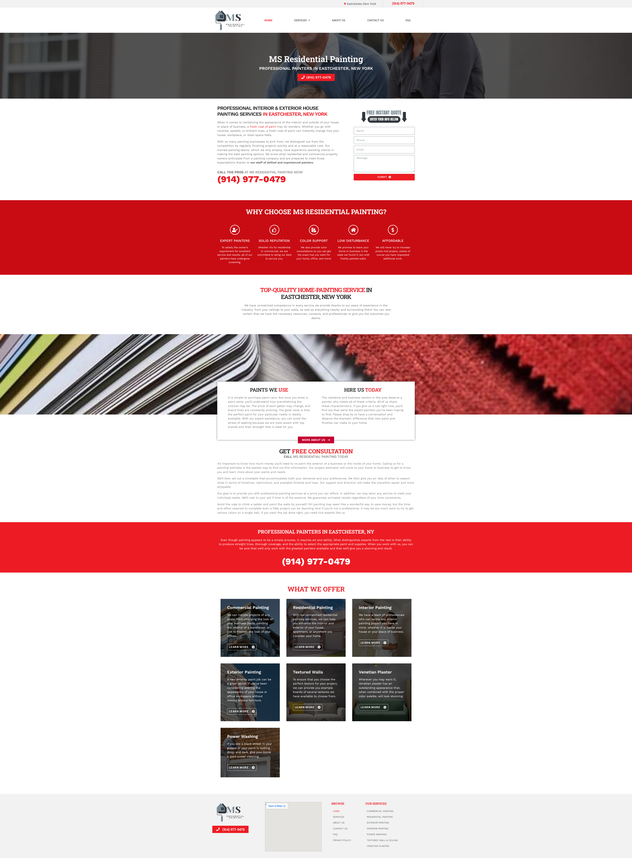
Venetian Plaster (378, 846)
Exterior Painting (378, 822)
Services (300, 20)
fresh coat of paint (263, 126)
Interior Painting (377, 828)
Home (268, 20)
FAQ (408, 20)
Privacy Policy (342, 840)
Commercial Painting (380, 811)
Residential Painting (380, 817)
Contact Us (375, 20)
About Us (338, 20)
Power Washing (376, 834)
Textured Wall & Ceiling (382, 840)
